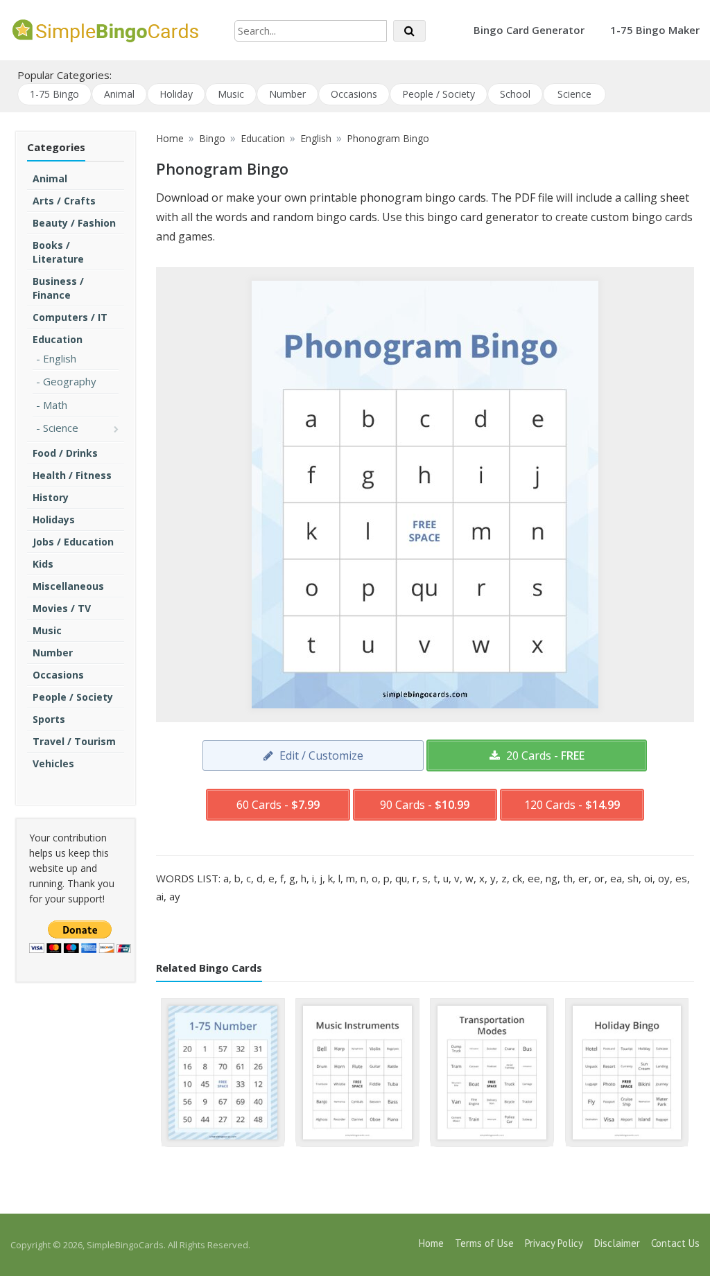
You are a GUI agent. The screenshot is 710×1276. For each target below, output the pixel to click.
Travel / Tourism (74, 741)
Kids (43, 563)
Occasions (354, 93)
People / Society (438, 93)
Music (231, 93)
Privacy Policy (554, 1243)
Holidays (54, 519)
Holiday (176, 93)
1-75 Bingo (54, 93)
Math (55, 405)
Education (58, 339)
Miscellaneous (68, 586)
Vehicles (53, 763)
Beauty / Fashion (74, 222)
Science (574, 93)
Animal (119, 93)
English (59, 358)
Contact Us (675, 1243)
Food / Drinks (65, 453)
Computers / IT (70, 317)
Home (431, 1243)
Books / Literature (58, 251)
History (51, 497)
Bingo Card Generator (529, 30)
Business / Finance (58, 287)
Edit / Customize (320, 755)
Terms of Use (484, 1243)
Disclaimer (617, 1243)
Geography (69, 381)
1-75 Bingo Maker (655, 30)
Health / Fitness (72, 475)
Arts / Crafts (64, 200)
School (515, 93)
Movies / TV (62, 608)
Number (287, 93)
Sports (49, 719)
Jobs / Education (73, 541)
